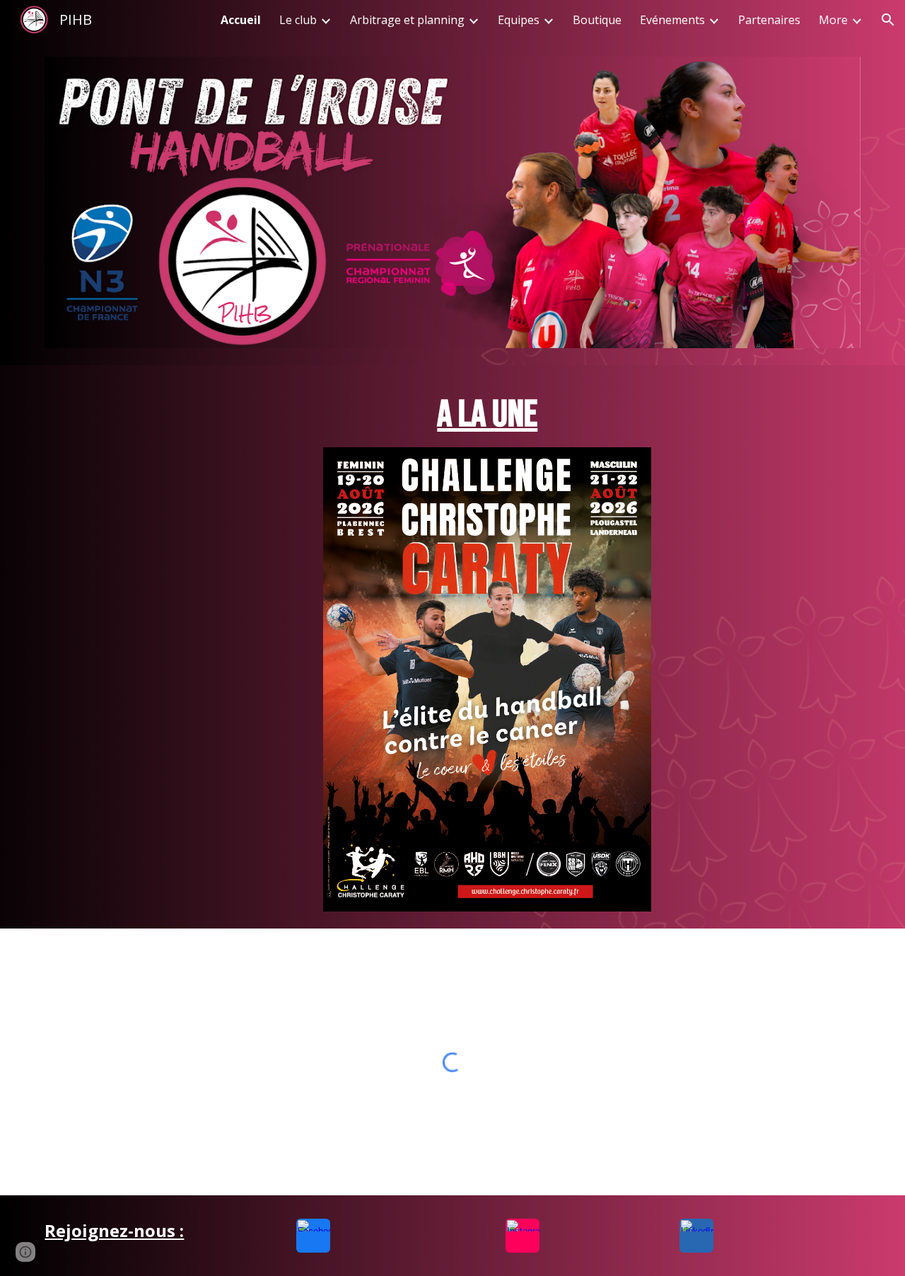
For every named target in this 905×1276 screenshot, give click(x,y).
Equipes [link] (518, 20)
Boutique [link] (597, 20)
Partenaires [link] (769, 20)
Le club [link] (298, 20)
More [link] (833, 20)
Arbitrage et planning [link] (407, 20)
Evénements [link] (672, 20)
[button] (888, 20)
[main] (487, 414)
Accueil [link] (241, 20)
